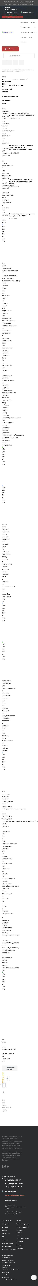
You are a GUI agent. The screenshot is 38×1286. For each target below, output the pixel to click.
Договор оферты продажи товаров (8, 1261)
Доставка (33, 22)
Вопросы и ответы (26, 37)
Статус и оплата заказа (13, 17)
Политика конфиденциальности (10, 1273)
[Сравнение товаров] (9, 62)
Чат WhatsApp (28, 12)
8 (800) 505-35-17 (13, 1180)
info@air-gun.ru (11, 1200)
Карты (34, 32)
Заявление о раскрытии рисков (9, 1278)
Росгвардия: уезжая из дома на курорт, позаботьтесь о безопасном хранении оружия (21, 147)
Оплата (23, 32)
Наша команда (7, 1246)
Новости (19, 1242)
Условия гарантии (23, 1224)
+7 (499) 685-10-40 (10, 10)
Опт (35, 27)
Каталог (12, 49)
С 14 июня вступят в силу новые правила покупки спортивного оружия (21, 182)
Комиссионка (6, 1221)
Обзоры (19, 1245)
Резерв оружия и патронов (7, 1256)
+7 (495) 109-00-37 (10, 12)
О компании (24, 22)
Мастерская (29, 32)
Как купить (6, 1224)
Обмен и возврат (22, 1227)
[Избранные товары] (15, 62)
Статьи (18, 1235)
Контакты (23, 42)
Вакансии (5, 1240)
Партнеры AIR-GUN (9, 1250)
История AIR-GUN (23, 1238)
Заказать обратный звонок (11, 15)
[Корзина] (21, 62)
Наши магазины (25, 27)
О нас (18, 1221)
